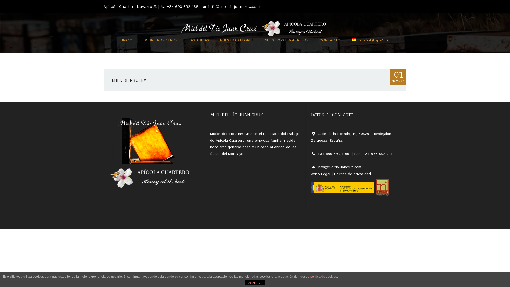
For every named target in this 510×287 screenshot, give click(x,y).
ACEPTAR (255, 282)
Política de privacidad (352, 174)
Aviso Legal (320, 174)
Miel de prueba (129, 80)
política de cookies (323, 276)
